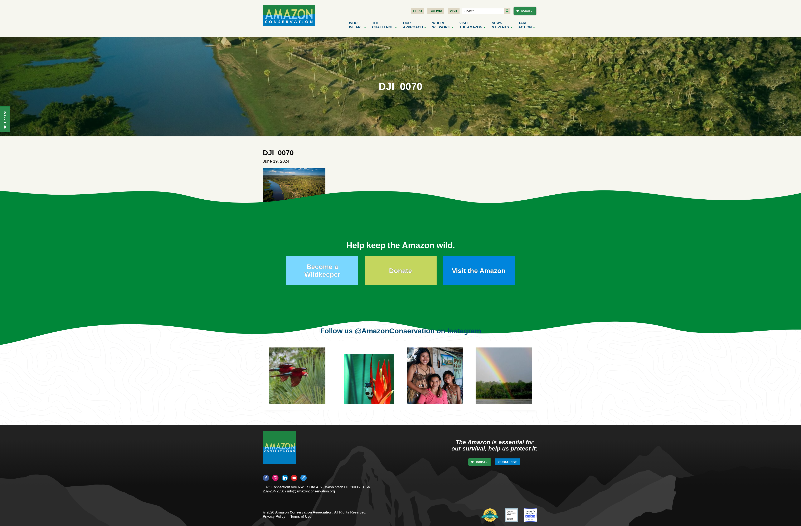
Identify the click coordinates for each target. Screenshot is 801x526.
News (500, 25)
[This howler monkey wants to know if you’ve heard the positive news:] (441, 381)
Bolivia (435, 11)
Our (413, 25)
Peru (417, 11)
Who (356, 25)
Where (441, 25)
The (383, 25)
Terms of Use (300, 516)
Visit (453, 11)
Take (525, 25)
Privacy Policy (274, 516)
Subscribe (507, 462)
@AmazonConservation (395, 331)
